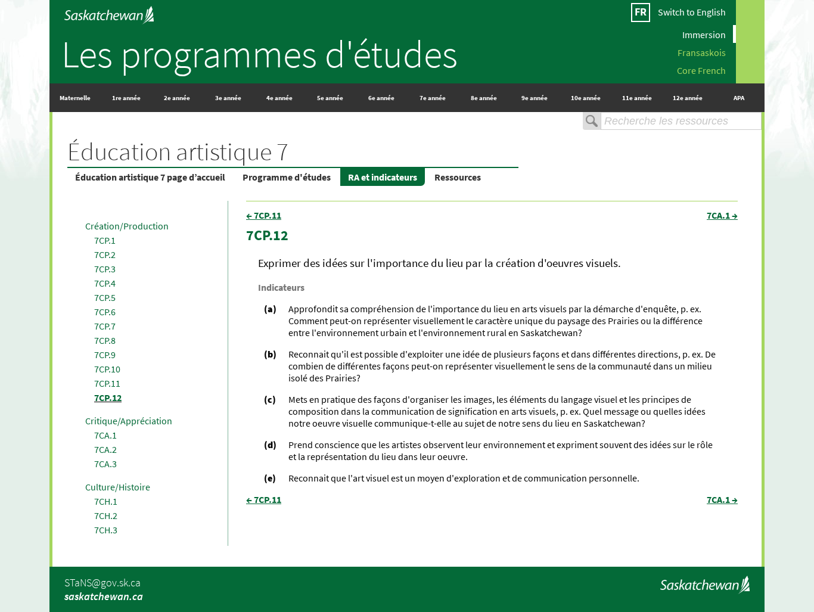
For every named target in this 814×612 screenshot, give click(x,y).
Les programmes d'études (259, 53)
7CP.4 (105, 283)
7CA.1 (105, 435)
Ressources (457, 177)
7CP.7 (105, 326)
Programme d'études (287, 177)
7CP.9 (105, 355)
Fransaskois (702, 52)
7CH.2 (105, 515)
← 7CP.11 (263, 215)
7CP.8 (105, 340)
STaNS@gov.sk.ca (102, 582)
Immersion (704, 34)
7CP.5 (105, 297)
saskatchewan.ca (103, 596)
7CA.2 (105, 449)
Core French (701, 70)
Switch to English (692, 12)
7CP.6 (105, 312)
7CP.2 (105, 254)
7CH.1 (105, 501)
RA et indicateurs (382, 177)
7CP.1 (105, 240)
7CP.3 (105, 269)
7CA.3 (105, 464)
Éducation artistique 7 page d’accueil (150, 177)
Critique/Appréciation (128, 421)
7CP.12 (108, 397)
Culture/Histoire (117, 487)
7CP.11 (107, 383)
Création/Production (127, 226)
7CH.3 (105, 530)
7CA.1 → (722, 215)
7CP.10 (107, 369)
